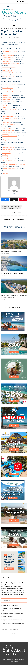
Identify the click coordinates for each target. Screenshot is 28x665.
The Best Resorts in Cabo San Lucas (11, 251)
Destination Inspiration (7, 616)
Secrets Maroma (6, 59)
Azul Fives (5, 107)
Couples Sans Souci (7, 159)
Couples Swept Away (8, 55)
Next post (20, 220)
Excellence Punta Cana (8, 73)
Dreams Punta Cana (7, 88)
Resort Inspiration (10, 659)
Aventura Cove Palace (9, 168)
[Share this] (7, 212)
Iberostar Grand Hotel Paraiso (10, 63)
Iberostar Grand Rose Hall (9, 136)
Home (4, 659)
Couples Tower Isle (8, 140)
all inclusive (5, 206)
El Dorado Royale (7, 71)
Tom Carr (5, 173)
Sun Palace (5, 134)
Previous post (9, 220)
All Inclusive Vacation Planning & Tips (13, 28)
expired (18, 208)
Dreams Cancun (6, 105)
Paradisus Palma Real (9, 76)
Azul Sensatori (6, 95)
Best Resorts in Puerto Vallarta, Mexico (12, 273)
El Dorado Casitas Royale (9, 51)
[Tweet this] (10, 212)
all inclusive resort (16, 206)
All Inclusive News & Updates (9, 605)
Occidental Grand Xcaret (10, 109)
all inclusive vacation (8, 208)
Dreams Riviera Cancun (9, 84)
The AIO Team (14, 191)
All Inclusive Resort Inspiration (10, 611)
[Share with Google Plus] (12, 212)
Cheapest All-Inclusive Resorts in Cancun (12, 592)
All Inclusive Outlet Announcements (11, 608)
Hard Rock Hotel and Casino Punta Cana (13, 164)
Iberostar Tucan (6, 97)
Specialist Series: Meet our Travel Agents (12, 623)
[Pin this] (14, 212)
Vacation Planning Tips (19, 659)
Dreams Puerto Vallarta (8, 92)
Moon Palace (6, 99)
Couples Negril (6, 61)
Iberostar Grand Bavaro (8, 67)
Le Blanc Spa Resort (8, 57)
